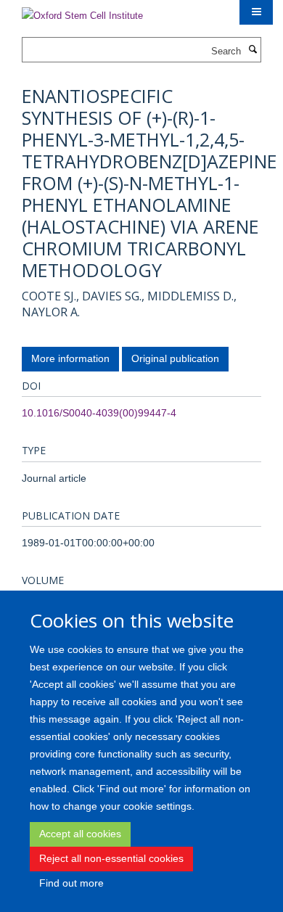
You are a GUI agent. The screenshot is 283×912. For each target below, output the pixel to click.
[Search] (253, 50)
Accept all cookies (80, 833)
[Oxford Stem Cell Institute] (82, 11)
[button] (256, 12)
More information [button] (70, 358)
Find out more (71, 883)
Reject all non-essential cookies (111, 858)
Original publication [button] (175, 358)
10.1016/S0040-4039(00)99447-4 (99, 413)
